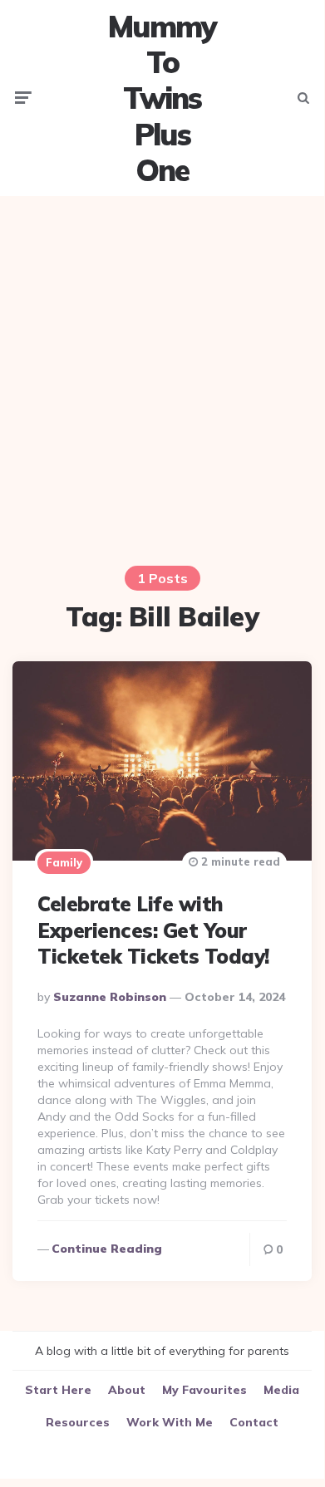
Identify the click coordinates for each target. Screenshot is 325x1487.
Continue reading (107, 1248)
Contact (253, 1422)
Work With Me (169, 1422)
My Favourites (204, 1389)
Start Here (58, 1389)
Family (64, 862)
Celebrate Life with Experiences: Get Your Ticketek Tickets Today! (153, 929)
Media (281, 1389)
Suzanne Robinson (109, 997)
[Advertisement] (162, 370)
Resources (78, 1422)
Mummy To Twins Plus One (162, 98)
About (126, 1389)
